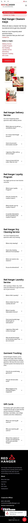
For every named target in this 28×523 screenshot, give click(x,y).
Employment (4, 488)
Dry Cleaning (6, 48)
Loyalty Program (7, 46)
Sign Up (3, 484)
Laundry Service (7, 49)
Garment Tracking (7, 53)
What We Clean (5, 479)
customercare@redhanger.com (10, 503)
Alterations (5, 51)
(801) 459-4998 (5, 501)
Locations (4, 482)
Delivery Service (6, 44)
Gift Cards (5, 55)
